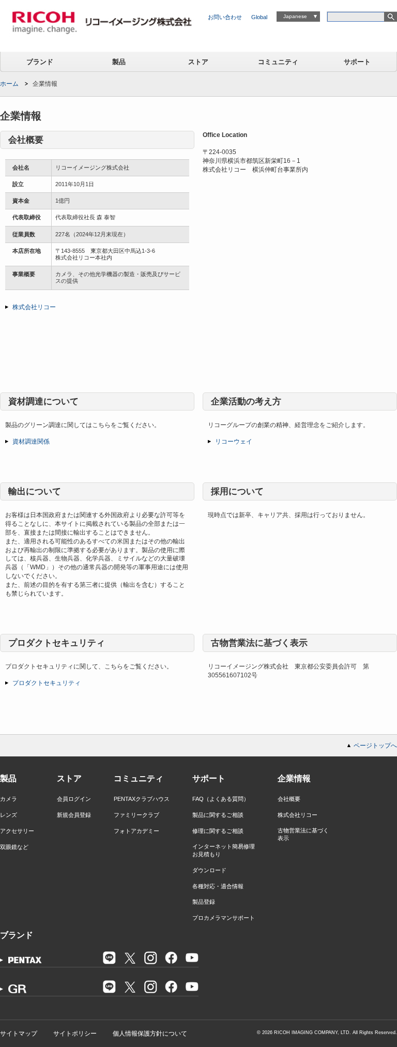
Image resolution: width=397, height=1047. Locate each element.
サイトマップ (18, 1033)
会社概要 (289, 799)
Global (259, 17)
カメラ (8, 799)
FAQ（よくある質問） (220, 799)
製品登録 (203, 902)
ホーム (9, 83)
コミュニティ (278, 62)
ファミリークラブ (136, 815)
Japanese (295, 16)
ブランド (39, 62)
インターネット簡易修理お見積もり (223, 850)
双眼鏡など (14, 847)
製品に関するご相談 (217, 815)
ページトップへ (375, 745)
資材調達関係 (31, 441)
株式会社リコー (34, 307)
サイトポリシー (75, 1033)
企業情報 (294, 778)
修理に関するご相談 (217, 831)
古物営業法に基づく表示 (303, 834)
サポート (357, 62)
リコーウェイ (233, 441)
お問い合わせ (225, 17)
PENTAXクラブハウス (142, 799)
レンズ (8, 815)
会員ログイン (74, 799)
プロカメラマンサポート (223, 918)
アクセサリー (17, 831)
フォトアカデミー (136, 831)
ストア (198, 62)
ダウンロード (209, 870)
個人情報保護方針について (150, 1033)
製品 (119, 62)
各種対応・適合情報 (217, 886)
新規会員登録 (74, 815)
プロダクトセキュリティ (46, 683)
